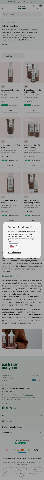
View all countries (14, 252)
